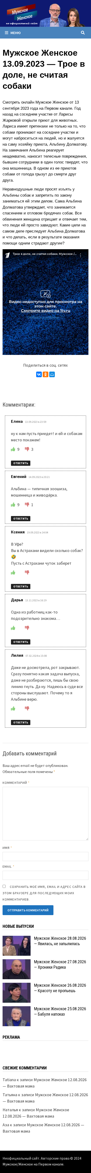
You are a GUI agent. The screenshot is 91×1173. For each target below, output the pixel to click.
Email (8, 866)
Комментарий (16, 783)
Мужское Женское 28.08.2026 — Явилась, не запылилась (60, 941)
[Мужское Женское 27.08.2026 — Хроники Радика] (17, 962)
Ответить (20, 463)
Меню (15, 32)
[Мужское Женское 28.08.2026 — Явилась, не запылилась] (17, 939)
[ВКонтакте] (39, 374)
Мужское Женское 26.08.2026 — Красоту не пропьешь (60, 988)
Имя (7, 848)
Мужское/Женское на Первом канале (33, 1164)
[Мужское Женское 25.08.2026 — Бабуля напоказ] (17, 1009)
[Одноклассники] (45, 374)
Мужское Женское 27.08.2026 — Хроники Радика (60, 964)
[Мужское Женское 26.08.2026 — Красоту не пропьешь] (17, 986)
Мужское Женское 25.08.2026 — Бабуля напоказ (60, 1011)
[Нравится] (13, 449)
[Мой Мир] (52, 374)
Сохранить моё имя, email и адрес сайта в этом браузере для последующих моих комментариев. (44, 893)
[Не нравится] (27, 449)
